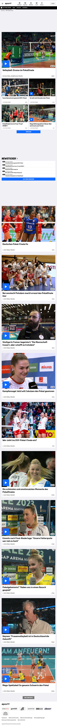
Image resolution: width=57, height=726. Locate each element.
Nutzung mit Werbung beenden (9, 720)
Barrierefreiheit (21, 720)
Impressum (4, 717)
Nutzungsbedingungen (39, 717)
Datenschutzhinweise (14, 717)
